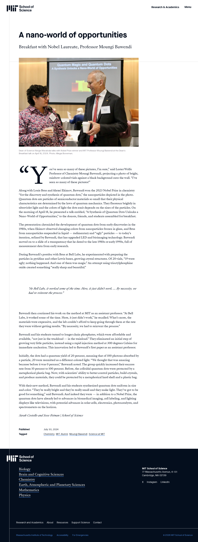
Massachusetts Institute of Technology (34, 535)
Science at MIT (97, 434)
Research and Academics (29, 522)
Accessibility (62, 535)
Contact (97, 522)
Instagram (152, 482)
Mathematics (29, 490)
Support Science (81, 522)
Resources (62, 522)
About (50, 522)
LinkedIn (165, 482)
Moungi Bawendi (78, 434)
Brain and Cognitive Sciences (41, 474)
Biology (25, 469)
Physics (25, 495)
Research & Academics (165, 7)
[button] (188, 5)
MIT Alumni (62, 434)
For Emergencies (80, 535)
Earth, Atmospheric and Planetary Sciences (52, 484)
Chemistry (49, 434)
